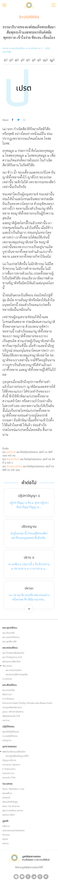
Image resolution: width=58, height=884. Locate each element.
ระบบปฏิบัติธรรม (10, 736)
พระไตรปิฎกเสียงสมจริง (13, 653)
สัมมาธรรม (7, 666)
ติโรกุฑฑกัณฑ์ (12, 459)
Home (5, 48)
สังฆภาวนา (7, 694)
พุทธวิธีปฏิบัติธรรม (10, 732)
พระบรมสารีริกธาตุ (10, 637)
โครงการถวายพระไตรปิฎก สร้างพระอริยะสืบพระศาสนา (27, 703)
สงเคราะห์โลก (8, 815)
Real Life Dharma (11, 806)
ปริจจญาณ (29, 526)
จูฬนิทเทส (11, 452)
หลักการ (6, 826)
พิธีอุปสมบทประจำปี (11, 716)
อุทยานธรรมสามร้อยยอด (13, 830)
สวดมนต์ (6, 797)
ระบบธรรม (29, 16)
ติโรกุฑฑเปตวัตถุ (14, 466)
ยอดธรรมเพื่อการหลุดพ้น (17, 674)
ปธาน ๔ (29, 557)
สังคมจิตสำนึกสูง (10, 802)
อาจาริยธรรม (8, 699)
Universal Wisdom (11, 765)
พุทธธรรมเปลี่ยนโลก (11, 661)
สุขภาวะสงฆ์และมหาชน (12, 810)
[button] (53, 5)
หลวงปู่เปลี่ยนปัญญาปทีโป (17, 756)
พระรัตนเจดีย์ (8, 633)
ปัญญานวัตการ (9, 760)
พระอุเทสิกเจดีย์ (9, 641)
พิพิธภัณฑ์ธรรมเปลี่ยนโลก (13, 752)
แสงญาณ (6, 740)
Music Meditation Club (13, 789)
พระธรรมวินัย (8, 690)
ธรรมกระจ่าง (8, 773)
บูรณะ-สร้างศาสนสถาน (12, 712)
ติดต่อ (5, 839)
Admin (5, 843)
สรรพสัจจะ (7, 793)
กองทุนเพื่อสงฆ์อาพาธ (12, 707)
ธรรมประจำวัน (8, 777)
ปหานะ (29, 588)
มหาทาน (6, 720)
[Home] (29, 5)
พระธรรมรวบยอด (14, 670)
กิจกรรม (6, 835)
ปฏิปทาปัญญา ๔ (29, 495)
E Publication (9, 769)
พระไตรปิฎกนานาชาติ (12, 657)
